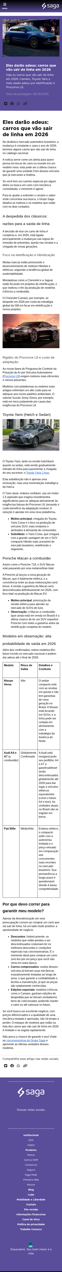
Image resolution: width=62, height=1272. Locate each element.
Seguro (31, 1169)
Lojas (31, 1194)
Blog (31, 1189)
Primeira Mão (31, 1179)
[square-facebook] (21, 1117)
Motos (31, 1155)
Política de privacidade (31, 1224)
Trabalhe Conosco (31, 1229)
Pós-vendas (31, 1209)
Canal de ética (31, 1219)
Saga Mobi (31, 1174)
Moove (31, 1184)
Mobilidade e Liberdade (31, 1199)
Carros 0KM (31, 1160)
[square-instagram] (29, 1117)
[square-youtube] (37, 1117)
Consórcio (31, 1165)
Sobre (31, 1145)
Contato (31, 1204)
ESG (31, 1140)
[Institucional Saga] (49, 6)
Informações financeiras (31, 1214)
